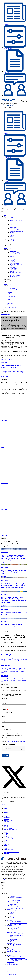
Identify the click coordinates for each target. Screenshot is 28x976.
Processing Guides (11, 296)
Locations (9, 304)
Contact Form (10, 303)
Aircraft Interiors (13, 221)
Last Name (5, 709)
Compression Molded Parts (16, 275)
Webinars (9, 299)
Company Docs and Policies (13, 289)
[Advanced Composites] (9, 108)
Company (6, 825)
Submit (5, 756)
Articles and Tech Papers (12, 297)
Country (4, 716)
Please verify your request (8, 744)
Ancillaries (12, 267)
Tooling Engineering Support (16, 265)
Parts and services (14, 274)
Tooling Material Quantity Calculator (18, 959)
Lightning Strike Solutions (16, 272)
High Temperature (14, 259)
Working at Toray (11, 288)
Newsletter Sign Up (11, 307)
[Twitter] (14, 789)
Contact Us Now (8, 248)
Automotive (12, 228)
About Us (9, 287)
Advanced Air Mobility (15, 223)
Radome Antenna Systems (16, 220)
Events (8, 305)
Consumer (12, 232)
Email (3, 726)
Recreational (12, 237)
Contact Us (11, 359)
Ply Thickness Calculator (15, 956)
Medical (11, 236)
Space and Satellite (14, 225)
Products (6, 816)
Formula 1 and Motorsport (16, 229)
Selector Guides (10, 295)
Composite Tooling (14, 263)
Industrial (12, 239)
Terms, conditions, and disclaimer (11, 852)
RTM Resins (13, 260)
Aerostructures (13, 219)
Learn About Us (4, 359)
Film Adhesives (13, 268)
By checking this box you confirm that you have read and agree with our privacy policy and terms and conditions (13, 735)
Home (5, 215)
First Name (5, 703)
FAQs (8, 300)
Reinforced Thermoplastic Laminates (18, 253)
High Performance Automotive (17, 231)
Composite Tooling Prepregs (16, 264)
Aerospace (12, 217)
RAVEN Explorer (14, 960)
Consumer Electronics (15, 233)
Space (11, 224)
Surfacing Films (13, 269)
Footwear (12, 235)
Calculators (9, 293)
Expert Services (13, 276)
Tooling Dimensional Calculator (17, 958)
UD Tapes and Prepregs (15, 252)
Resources (6, 832)
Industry (4, 721)
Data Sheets (9, 292)
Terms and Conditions (11, 741)
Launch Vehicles (13, 227)
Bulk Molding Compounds (16, 255)
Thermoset (12, 256)
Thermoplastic (13, 251)
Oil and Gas (12, 240)
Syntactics (12, 271)
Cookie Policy (7, 853)
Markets (5, 807)
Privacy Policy (22, 741)
